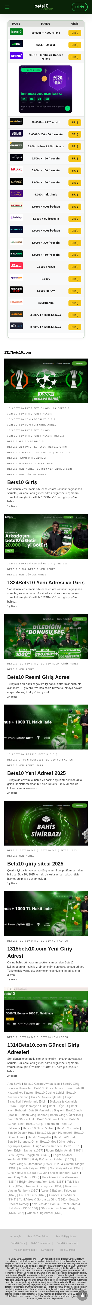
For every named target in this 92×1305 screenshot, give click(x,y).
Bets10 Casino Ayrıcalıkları (42, 1083)
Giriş (79, 7)
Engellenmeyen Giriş (32, 1106)
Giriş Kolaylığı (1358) (21, 1172)
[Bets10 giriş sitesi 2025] (46, 823)
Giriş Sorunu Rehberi (47, 1146)
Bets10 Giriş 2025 (20, 452)
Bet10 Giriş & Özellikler (65, 1115)
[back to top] (82, 1295)
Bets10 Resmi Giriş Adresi (26, 458)
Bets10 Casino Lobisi (49, 1092)
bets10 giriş (57, 447)
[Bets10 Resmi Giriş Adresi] (46, 636)
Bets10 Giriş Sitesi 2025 (54, 452)
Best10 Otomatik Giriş (52, 1119)
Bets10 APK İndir (65, 1137)
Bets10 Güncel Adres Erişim (53, 1088)
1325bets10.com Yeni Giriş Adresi (32, 425)
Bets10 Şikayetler (39, 1137)
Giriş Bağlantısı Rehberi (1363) (53, 1159)
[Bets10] (44, 7)
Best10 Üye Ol (58, 1106)
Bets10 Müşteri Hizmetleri (54, 1132)
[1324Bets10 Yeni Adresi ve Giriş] (46, 536)
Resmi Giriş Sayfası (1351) (44, 1186)
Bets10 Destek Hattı (20, 1132)
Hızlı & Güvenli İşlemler (46, 1097)
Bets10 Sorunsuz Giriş (22, 1141)
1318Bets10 (61, 408)
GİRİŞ (74, 32)
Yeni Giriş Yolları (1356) (23, 1177)
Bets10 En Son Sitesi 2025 (26, 447)
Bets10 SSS (72, 1146)
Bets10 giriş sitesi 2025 (35, 864)
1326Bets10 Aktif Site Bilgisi (29, 430)
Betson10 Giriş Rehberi (38, 1128)
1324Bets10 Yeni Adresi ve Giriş (46, 582)
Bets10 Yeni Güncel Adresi (27, 474)
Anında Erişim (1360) (33, 1168)
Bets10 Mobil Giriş (52, 1141)
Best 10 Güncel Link (21, 1119)
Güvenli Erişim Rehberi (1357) (59, 1172)
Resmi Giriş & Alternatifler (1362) (29, 1163)
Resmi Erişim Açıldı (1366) (64, 1150)
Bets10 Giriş (22, 482)
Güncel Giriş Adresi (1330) (44, 1212)
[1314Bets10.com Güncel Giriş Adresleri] (46, 1009)
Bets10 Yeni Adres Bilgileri (46, 1110)
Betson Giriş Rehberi (33, 1115)
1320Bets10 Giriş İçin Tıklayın (29, 414)
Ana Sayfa (14, 1083)
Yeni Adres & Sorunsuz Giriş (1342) (43, 1199)
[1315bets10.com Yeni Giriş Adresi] (46, 913)
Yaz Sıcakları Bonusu (46, 1204)
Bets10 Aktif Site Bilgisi (26, 441)
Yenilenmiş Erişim (35, 1101)
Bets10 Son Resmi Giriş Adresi (30, 463)
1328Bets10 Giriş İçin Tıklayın (29, 436)
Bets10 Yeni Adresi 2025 (36, 773)
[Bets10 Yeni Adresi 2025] (46, 727)
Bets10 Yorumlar (68, 1128)
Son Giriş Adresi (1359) (66, 1168)
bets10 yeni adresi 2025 (55, 469)
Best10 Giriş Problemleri (42, 1123)
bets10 (59, 436)
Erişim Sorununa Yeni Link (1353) (41, 1181)
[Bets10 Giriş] (46, 381)
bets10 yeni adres (21, 469)
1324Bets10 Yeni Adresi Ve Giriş (31, 419)
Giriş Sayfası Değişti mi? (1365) (28, 1155)
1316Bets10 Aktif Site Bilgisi (29, 408)
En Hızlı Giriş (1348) (32, 1195)
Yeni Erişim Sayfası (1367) (25, 1150)
